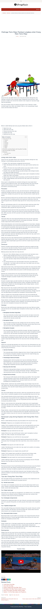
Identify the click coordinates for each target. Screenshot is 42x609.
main (12, 594)
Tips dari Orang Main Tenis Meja (9, 150)
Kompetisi (6, 143)
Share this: (6, 154)
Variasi (6, 147)
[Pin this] (6, 579)
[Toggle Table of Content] (25, 137)
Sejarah (6, 146)
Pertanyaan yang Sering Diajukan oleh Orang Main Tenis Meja (14, 149)
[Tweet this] (4, 579)
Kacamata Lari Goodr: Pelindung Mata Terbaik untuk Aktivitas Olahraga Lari (9, 599)
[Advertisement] (21, 23)
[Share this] (2, 579)
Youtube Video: (8, 153)
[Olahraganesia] (21, 4)
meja (14, 594)
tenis (18, 594)
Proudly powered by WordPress (16, 606)
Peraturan (6, 142)
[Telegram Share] (8, 579)
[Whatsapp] (10, 579)
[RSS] (21, 1)
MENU (39, 9)
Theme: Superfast (28, 606)
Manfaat (6, 145)
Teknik (6, 141)
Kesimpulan (5, 151)
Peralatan (6, 140)
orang (16, 594)
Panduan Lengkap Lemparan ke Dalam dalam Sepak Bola (31, 598)
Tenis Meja (6, 594)
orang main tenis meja (7, 138)
